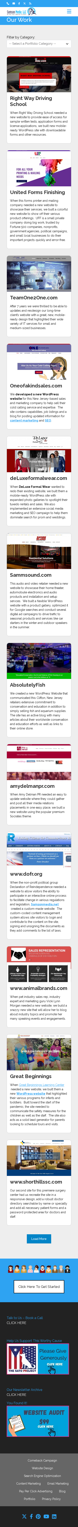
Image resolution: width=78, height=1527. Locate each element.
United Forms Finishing (37, 192)
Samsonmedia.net (45, 904)
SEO (48, 420)
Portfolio (29, 1499)
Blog (62, 1491)
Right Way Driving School (31, 101)
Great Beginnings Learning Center (41, 1085)
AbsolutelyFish (27, 685)
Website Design (42, 1468)
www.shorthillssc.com (36, 1182)
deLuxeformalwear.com (38, 478)
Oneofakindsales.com (36, 386)
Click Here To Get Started (39, 1287)
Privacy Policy (51, 1499)
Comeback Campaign (42, 1460)
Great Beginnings (31, 1076)
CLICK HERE (16, 1323)
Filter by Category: (21, 37)
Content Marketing (28, 1483)
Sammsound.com (31, 575)
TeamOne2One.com (34, 298)
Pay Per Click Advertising (35, 1491)
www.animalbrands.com (38, 988)
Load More (39, 1239)
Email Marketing (58, 1483)
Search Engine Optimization (42, 1476)
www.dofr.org (26, 874)
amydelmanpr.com (32, 786)
